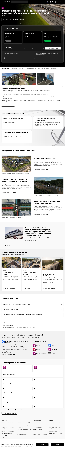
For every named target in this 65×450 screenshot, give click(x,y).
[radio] (13, 37)
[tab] (10, 79)
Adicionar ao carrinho (53, 48)
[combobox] (19, 2)
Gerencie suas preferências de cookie (23, 446)
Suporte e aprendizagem (7, 325)
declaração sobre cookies (20, 444)
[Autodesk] (7, 1)
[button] (32, 304)
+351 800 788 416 (27, 23)
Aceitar (57, 444)
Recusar (42, 444)
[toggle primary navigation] (3, 2)
